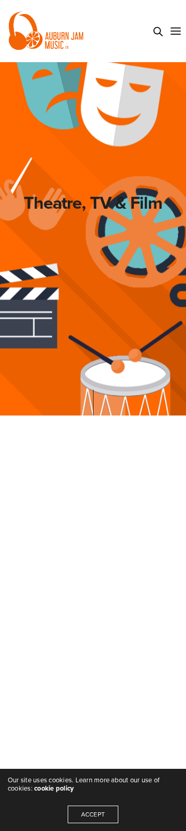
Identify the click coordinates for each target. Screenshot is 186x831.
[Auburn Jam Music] (45, 31)
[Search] (158, 31)
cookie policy (54, 788)
